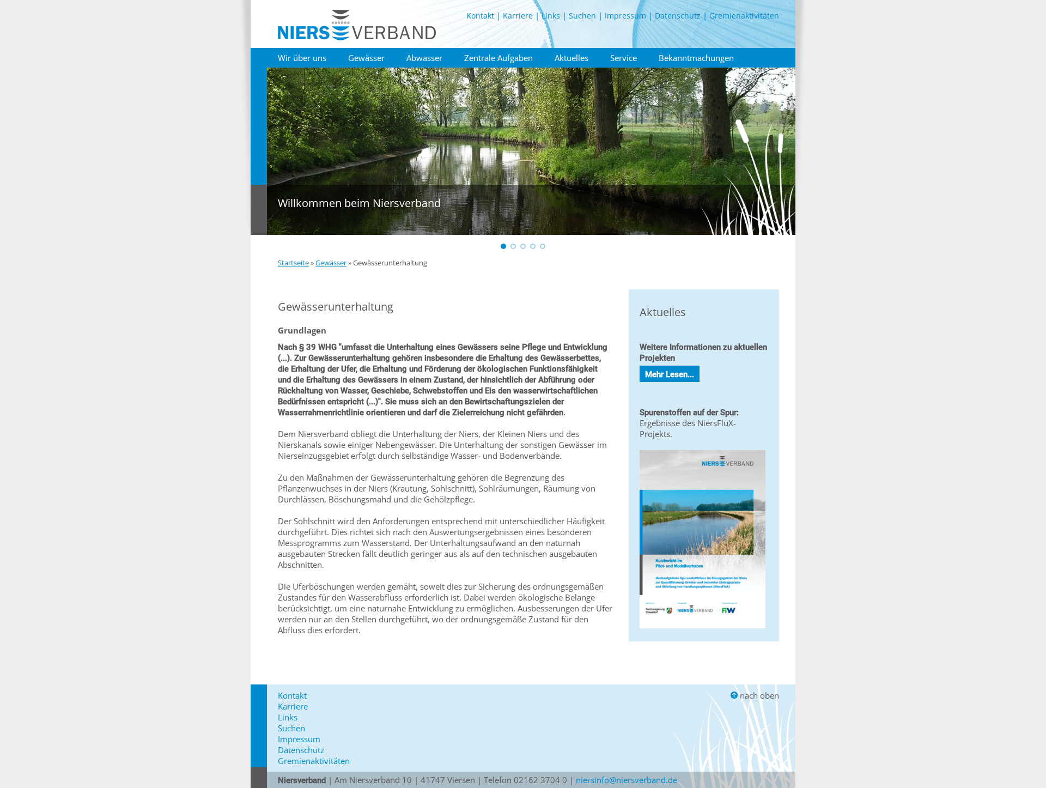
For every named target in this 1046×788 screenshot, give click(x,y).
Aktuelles (571, 57)
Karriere (518, 15)
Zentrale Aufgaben (498, 57)
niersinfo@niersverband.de (626, 779)
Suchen (582, 15)
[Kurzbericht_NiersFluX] (702, 630)
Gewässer (366, 57)
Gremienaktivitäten (744, 15)
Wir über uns (302, 57)
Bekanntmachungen (696, 57)
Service (623, 57)
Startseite (293, 263)
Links (551, 15)
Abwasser (424, 57)
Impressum (625, 15)
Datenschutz (678, 15)
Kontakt (480, 15)
